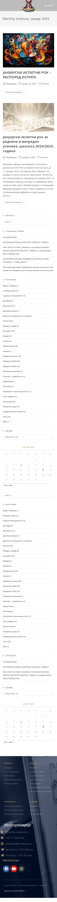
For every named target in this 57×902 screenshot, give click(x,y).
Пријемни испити (10, 356)
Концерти (7, 331)
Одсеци (6, 351)
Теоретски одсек (10, 406)
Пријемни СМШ (9, 366)
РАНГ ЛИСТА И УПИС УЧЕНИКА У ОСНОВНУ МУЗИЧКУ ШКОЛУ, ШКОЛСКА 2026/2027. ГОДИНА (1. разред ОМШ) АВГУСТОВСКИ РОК (27, 250)
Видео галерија (9, 285)
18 (43, 470)
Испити (45, 83)
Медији (6, 336)
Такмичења (8, 401)
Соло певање (8, 396)
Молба (6, 341)
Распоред (7, 386)
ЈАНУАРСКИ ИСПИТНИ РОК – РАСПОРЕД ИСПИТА (27, 74)
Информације (17, 824)
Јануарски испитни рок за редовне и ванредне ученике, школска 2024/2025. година (28, 144)
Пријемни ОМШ (10, 361)
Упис (5, 416)
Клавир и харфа (9, 326)
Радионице (7, 381)
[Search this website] (28, 222)
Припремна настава (11, 371)
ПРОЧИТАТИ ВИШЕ (15, 91)
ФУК (5, 421)
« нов (5, 485)
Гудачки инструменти (12, 295)
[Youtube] (13, 868)
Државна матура (10, 311)
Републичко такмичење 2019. (15, 391)
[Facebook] (6, 868)
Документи (8, 306)
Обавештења (8, 346)
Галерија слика (9, 290)
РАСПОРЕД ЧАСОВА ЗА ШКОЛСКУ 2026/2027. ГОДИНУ (26, 242)
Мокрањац (11, 83)
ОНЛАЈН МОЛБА (10, 237)
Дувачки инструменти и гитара (16, 316)
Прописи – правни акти (13, 376)
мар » (11, 485)
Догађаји (7, 301)
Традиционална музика (13, 411)
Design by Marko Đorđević (14, 891)
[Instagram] (21, 868)
